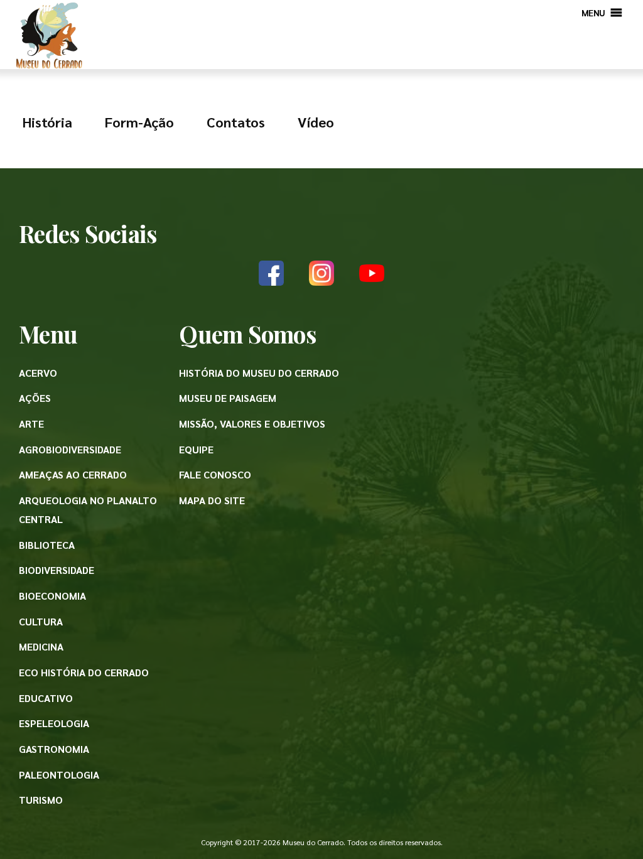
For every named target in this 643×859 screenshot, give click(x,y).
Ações (35, 397)
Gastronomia (54, 748)
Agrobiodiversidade (70, 449)
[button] (593, 12)
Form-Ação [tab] (139, 122)
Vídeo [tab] (316, 122)
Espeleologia (54, 723)
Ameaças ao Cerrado (73, 474)
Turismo (41, 799)
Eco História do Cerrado (84, 672)
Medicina (41, 646)
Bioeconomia (52, 595)
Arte (31, 423)
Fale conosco (215, 474)
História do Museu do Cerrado (259, 372)
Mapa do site (212, 500)
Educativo (46, 698)
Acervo (38, 372)
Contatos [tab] (236, 122)
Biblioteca (47, 544)
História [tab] (47, 122)
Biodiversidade (56, 569)
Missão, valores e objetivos (252, 423)
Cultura (41, 621)
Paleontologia (59, 774)
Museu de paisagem (227, 397)
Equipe (196, 449)
